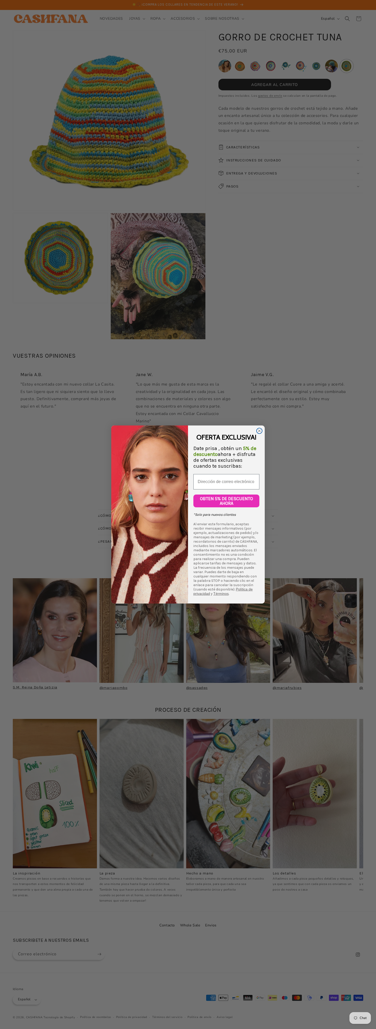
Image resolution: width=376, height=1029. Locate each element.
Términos (221, 594)
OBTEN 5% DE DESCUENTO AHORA (226, 501)
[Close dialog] (259, 431)
